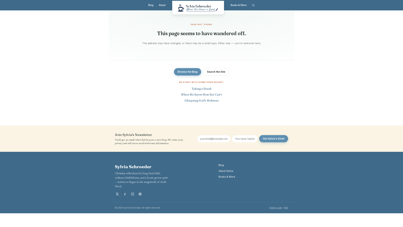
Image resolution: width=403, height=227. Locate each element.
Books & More (239, 5)
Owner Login (275, 208)
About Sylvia (226, 170)
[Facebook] (124, 194)
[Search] (253, 5)
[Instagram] (132, 194)
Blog (150, 5)
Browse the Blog (187, 71)
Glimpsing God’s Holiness (201, 100)
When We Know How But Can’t (201, 94)
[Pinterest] (140, 194)
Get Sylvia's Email (273, 138)
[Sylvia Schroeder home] (198, 7)
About (162, 5)
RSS (286, 208)
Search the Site (216, 71)
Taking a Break (202, 88)
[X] (117, 194)
